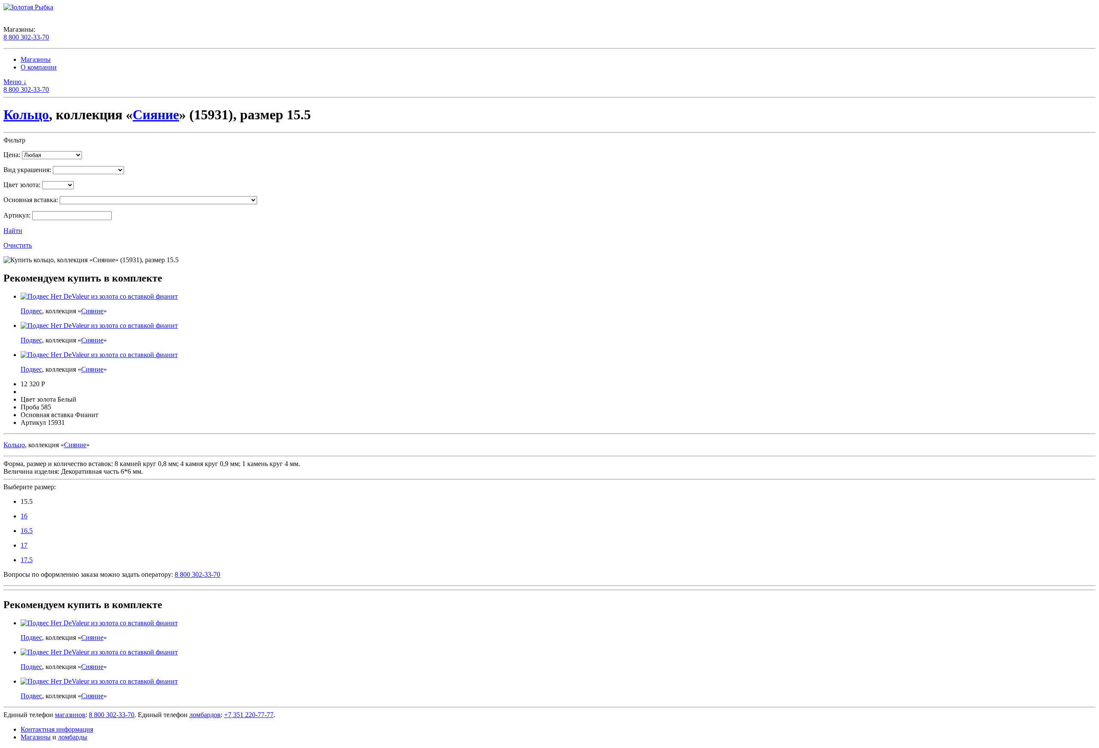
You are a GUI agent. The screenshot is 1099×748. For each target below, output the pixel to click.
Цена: (11, 154)
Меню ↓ (15, 81)
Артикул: (16, 215)
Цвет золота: (21, 184)
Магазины (36, 59)
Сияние (156, 114)
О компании (39, 67)
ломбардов (205, 714)
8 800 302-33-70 (26, 37)
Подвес (31, 311)
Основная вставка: (30, 199)
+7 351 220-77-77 (248, 714)
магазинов (70, 714)
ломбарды (72, 737)
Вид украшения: (27, 169)
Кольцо (26, 114)
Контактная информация (57, 729)
